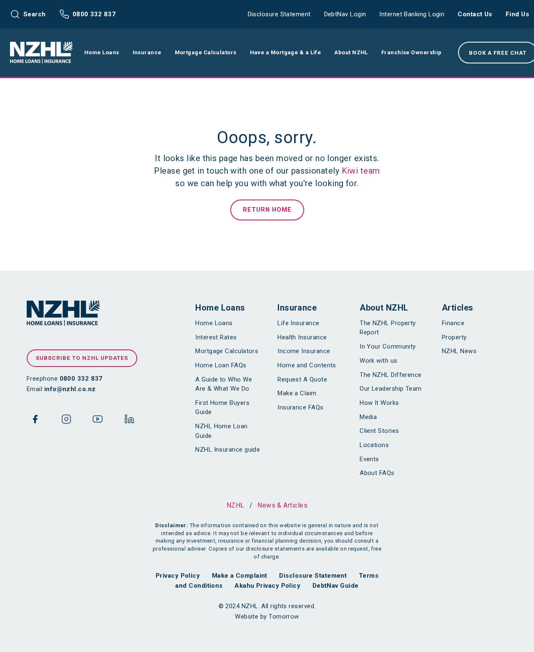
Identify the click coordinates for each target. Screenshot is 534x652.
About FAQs (377, 473)
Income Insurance (303, 351)
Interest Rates (216, 337)
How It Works (379, 403)
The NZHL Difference (391, 375)
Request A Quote (302, 379)
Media (368, 417)
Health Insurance (302, 337)
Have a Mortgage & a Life (285, 52)
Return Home (267, 209)
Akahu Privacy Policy (267, 585)
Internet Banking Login (411, 14)
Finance (453, 323)
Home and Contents (306, 365)
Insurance (297, 308)
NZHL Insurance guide (227, 449)
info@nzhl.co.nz (70, 389)
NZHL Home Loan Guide (221, 431)
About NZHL (384, 308)
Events (369, 459)
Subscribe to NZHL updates (82, 357)
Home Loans (220, 308)
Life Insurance (298, 323)
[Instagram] (66, 420)
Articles (458, 308)
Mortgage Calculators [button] (206, 52)
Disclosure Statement (279, 14)
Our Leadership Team (391, 388)
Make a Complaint (239, 575)
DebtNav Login (345, 14)
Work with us (378, 360)
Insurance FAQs (300, 407)
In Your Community (388, 346)
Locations (374, 445)
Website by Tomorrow (267, 616)
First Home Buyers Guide (222, 407)
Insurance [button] (147, 52)
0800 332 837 (94, 14)
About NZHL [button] (351, 52)
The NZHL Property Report (388, 327)
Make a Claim (296, 393)
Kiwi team (361, 171)
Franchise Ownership (411, 52)
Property (454, 337)
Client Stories (379, 431)
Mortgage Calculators (226, 351)
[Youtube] (98, 420)
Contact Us (475, 14)
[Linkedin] (129, 420)
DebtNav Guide (335, 585)
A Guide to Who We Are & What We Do (223, 384)
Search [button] (34, 14)
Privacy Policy (178, 575)
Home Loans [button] (101, 52)
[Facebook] (35, 420)
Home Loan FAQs (220, 365)
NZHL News (459, 351)
